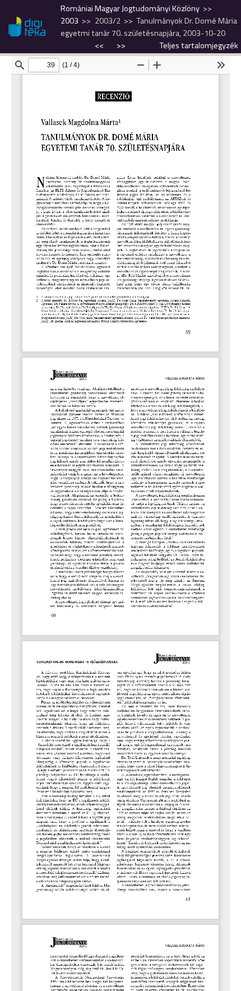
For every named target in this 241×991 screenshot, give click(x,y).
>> (121, 45)
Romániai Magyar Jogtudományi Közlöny (130, 8)
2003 (69, 21)
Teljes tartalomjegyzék (199, 45)
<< (100, 45)
